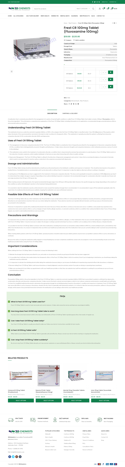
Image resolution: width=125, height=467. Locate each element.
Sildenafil (47, 434)
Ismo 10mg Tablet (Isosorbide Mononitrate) (101, 391)
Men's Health (49, 437)
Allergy (10, 394)
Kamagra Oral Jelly (69, 449)
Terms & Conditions (88, 440)
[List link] (20, 444)
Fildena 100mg (68, 446)
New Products (73, 23)
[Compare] (32, 365)
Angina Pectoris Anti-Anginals (99, 394)
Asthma (14, 394)
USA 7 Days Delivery (51, 440)
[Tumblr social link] (99, 2)
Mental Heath (75, 101)
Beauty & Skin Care (50, 449)
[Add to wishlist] (32, 374)
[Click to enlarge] (11, 71)
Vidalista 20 (67, 440)
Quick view (32, 370)
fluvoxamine (106, 119)
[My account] (100, 9)
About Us (104, 434)
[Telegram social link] (78, 104)
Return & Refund (87, 449)
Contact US (104, 437)
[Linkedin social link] (76, 104)
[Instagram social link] (97, 2)
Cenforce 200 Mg (69, 437)
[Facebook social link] (93, 2)
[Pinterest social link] (73, 104)
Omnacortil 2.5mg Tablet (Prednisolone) (16, 391)
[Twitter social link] (95, 2)
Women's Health (50, 446)
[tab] (52, 112)
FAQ (84, 443)
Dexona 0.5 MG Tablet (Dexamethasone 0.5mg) (44, 391)
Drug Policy (86, 437)
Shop (102, 440)
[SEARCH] (93, 9)
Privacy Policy (86, 434)
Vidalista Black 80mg (70, 443)
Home (65, 23)
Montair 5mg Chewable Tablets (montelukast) (74, 391)
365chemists (12, 437)
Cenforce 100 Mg (69, 434)
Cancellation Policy (88, 446)
